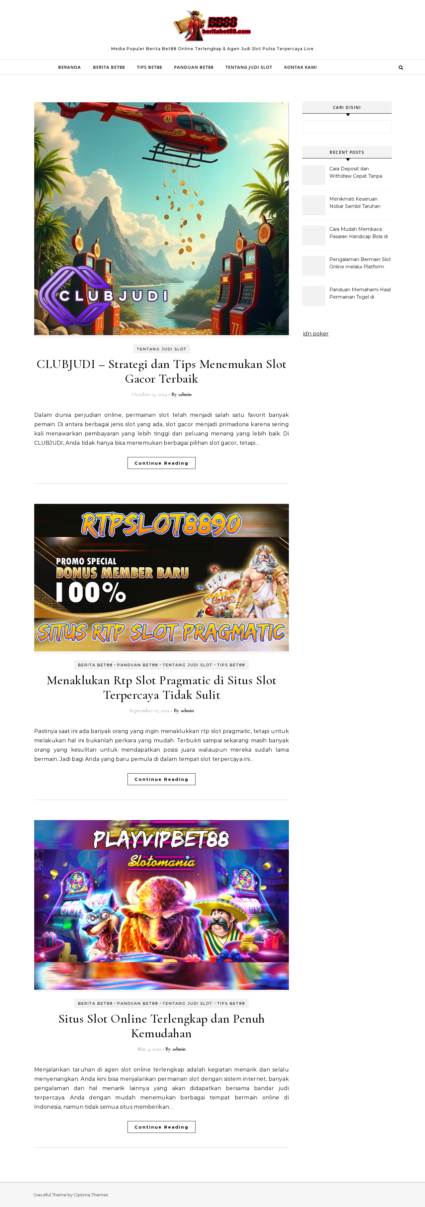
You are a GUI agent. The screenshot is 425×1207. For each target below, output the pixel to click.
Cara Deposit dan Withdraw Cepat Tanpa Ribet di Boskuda (355, 173)
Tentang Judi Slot (248, 67)
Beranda (69, 67)
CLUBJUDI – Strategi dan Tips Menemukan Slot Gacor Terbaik (162, 371)
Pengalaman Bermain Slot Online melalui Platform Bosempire (360, 263)
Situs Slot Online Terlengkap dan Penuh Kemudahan (161, 1026)
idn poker (316, 333)
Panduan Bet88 (193, 67)
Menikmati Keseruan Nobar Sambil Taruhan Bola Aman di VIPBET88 (357, 203)
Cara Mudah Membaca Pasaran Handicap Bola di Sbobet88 (358, 233)
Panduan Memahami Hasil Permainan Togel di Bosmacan (360, 294)
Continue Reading (161, 463)
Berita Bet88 (109, 67)
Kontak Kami (300, 67)
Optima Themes (91, 1194)
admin (185, 394)
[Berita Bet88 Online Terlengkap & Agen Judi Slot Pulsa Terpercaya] (212, 27)
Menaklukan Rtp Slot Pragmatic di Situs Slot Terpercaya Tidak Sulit (161, 687)
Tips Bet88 (149, 67)
